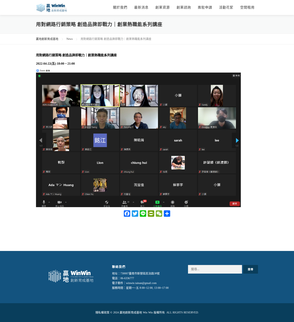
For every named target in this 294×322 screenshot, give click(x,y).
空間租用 (247, 7)
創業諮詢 (184, 7)
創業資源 (162, 7)
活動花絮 (226, 7)
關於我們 (120, 7)
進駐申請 (205, 7)
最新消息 (141, 7)
